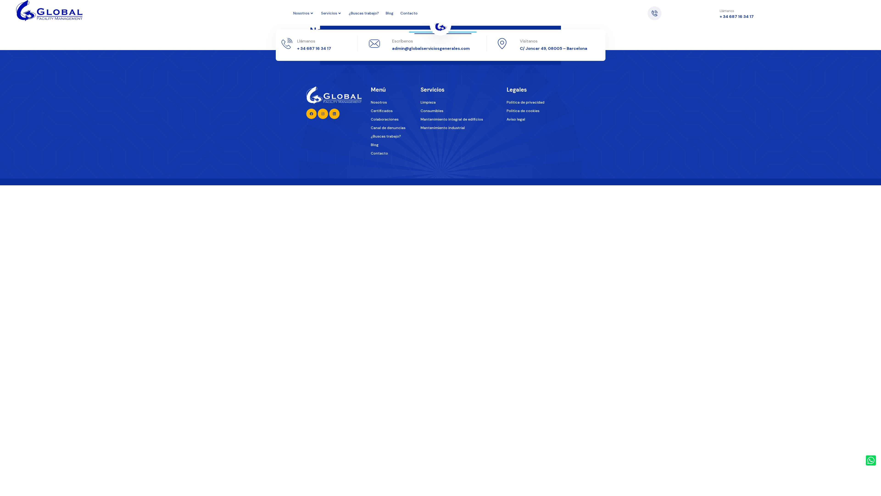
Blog (389, 13)
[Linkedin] (602, 13)
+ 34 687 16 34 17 (737, 16)
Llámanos (306, 41)
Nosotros (301, 13)
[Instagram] (613, 13)
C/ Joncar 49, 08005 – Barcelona (553, 48)
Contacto (409, 13)
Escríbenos (402, 41)
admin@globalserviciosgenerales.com (431, 48)
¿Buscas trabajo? (364, 13)
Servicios (329, 13)
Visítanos (529, 41)
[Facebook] (624, 13)
